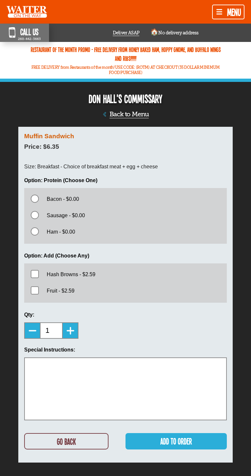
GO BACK (66, 441)
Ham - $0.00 (61, 232)
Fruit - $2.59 (61, 291)
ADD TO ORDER (176, 441)
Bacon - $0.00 (63, 199)
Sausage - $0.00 (66, 215)
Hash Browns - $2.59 (71, 274)
